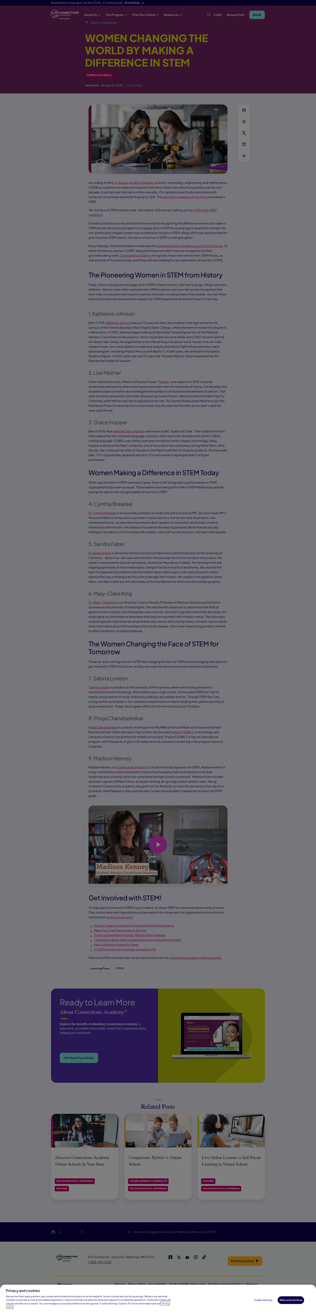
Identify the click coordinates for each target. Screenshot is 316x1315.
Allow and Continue (291, 1300)
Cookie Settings (263, 1300)
